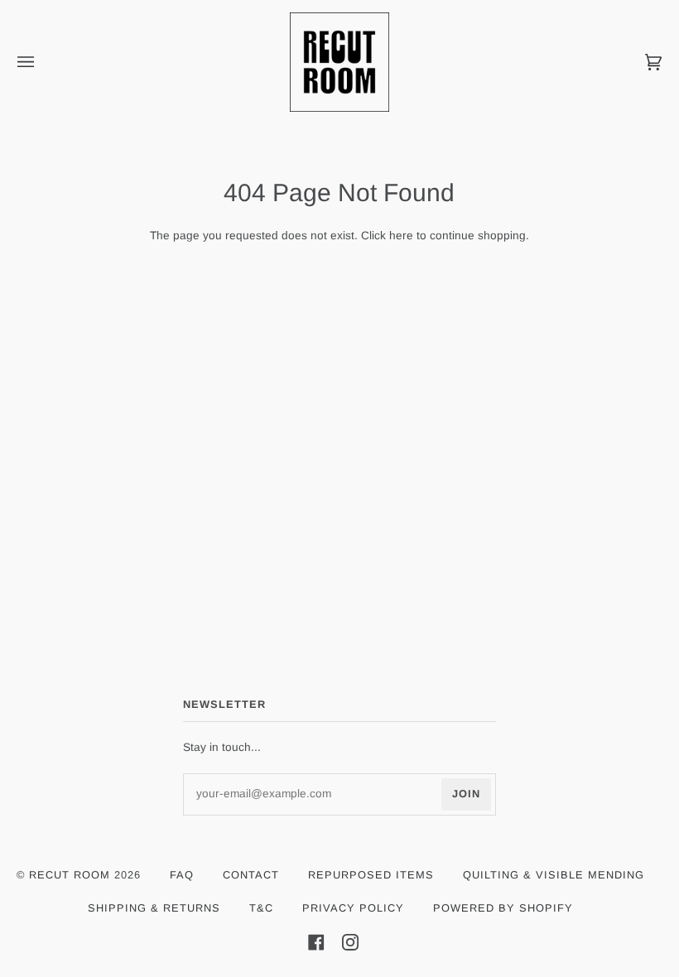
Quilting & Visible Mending (553, 875)
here (401, 235)
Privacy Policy (353, 908)
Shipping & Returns (154, 908)
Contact (251, 875)
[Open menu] (42, 62)
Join (466, 793)
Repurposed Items (371, 875)
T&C (261, 908)
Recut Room (69, 875)
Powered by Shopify (503, 908)
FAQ (182, 875)
